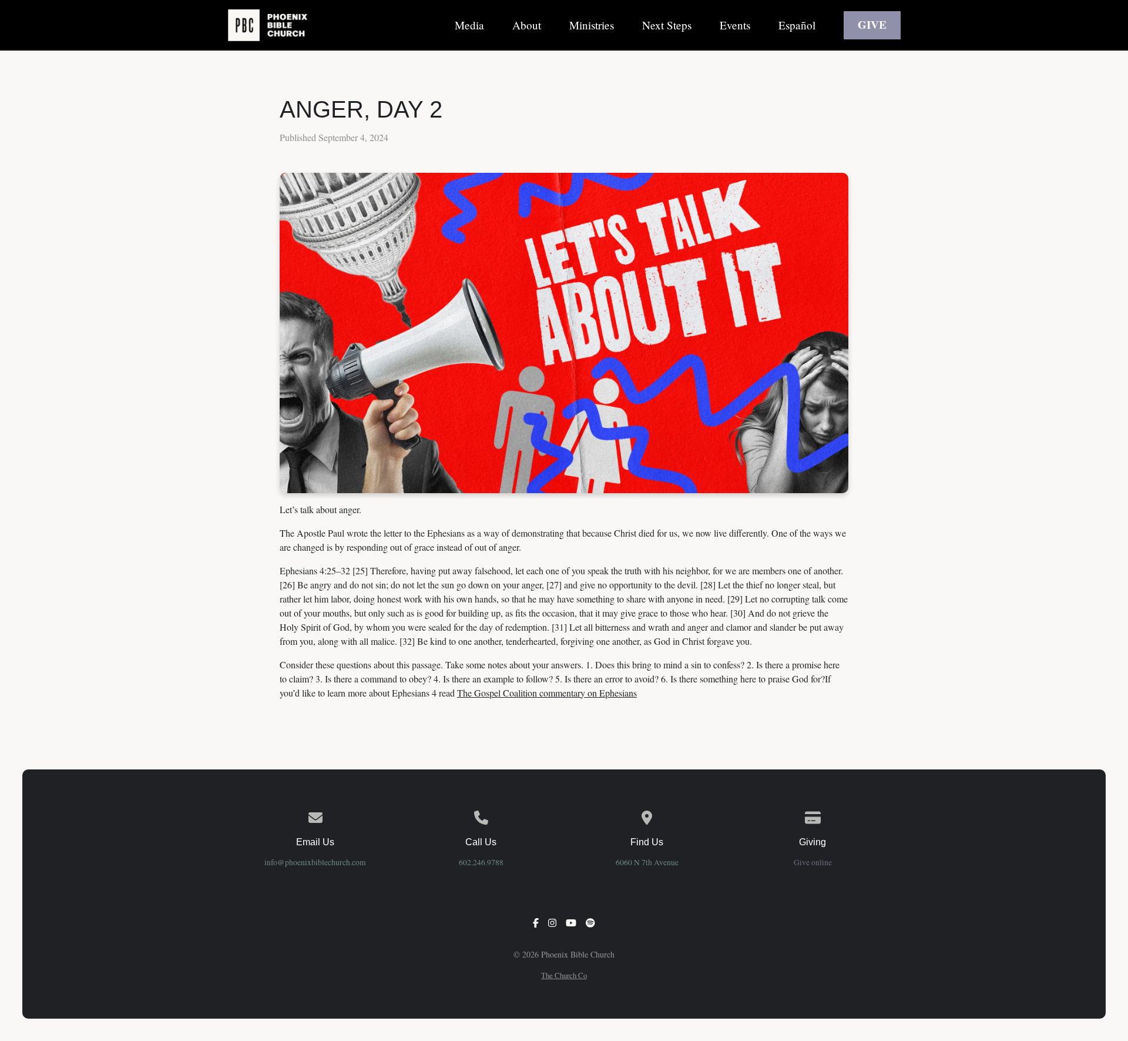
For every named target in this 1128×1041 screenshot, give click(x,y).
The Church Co (564, 975)
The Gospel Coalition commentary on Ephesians (547, 693)
